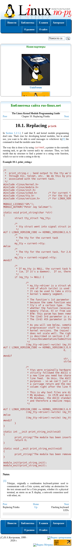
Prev (5, 116)
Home (36, 504)
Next (66, 116)
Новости (11, 22)
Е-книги (43, 22)
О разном (29, 29)
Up (35, 507)
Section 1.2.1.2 (13, 133)
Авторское (58, 22)
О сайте (43, 29)
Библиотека (27, 22)
